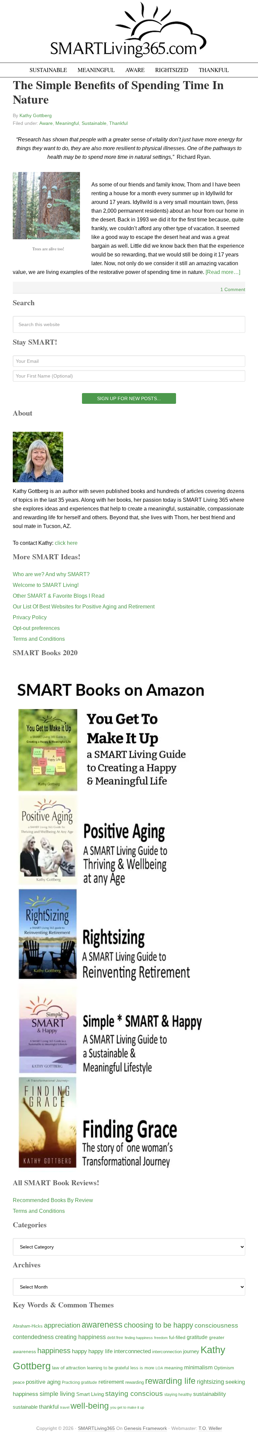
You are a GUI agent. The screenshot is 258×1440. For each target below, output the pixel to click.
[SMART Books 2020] (111, 1169)
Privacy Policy (30, 617)
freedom (161, 1338)
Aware (46, 123)
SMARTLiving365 (96, 1428)
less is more (142, 1367)
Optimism (224, 1367)
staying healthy (178, 1394)
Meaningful (67, 123)
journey (191, 1351)
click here (66, 543)
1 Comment (232, 289)
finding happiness (139, 1338)
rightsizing (210, 1381)
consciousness (216, 1325)
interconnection (167, 1351)
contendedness (33, 1337)
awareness (102, 1324)
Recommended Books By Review (53, 1200)
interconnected (132, 1351)
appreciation (62, 1325)
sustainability (209, 1394)
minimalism (198, 1367)
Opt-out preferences (36, 628)
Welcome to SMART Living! (46, 585)
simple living (57, 1393)
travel (64, 1407)
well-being (90, 1405)
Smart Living (90, 1394)
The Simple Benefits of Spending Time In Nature (118, 92)
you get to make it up (127, 1407)
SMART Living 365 (129, 34)
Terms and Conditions (39, 639)
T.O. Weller (210, 1428)
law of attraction (69, 1367)
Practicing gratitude (79, 1382)
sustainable (25, 1407)
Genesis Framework (145, 1428)
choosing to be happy (158, 1325)
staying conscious (134, 1393)
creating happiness (80, 1336)
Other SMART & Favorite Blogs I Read (58, 596)
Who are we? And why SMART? (51, 574)
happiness (54, 1350)
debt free (115, 1337)
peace (19, 1382)
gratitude (197, 1337)
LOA (159, 1368)
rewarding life (170, 1380)
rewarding (134, 1382)
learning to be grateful (108, 1368)
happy (79, 1351)
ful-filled (177, 1337)
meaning (173, 1367)
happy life (100, 1351)
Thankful (118, 123)
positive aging (43, 1381)
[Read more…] (223, 272)
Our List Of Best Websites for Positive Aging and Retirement (84, 606)
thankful (49, 1407)
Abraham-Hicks (28, 1326)
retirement (111, 1381)
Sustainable (94, 123)
